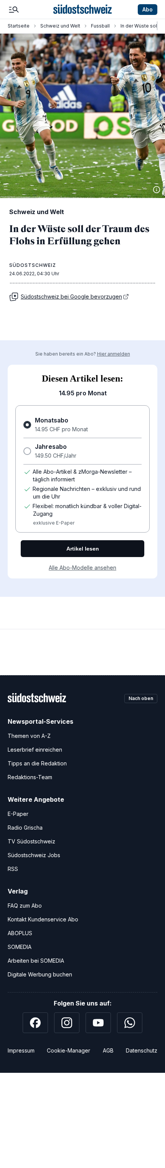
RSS (13, 869)
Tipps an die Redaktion (37, 763)
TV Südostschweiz (31, 841)
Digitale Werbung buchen (40, 974)
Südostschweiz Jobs (34, 855)
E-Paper (18, 814)
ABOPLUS (20, 933)
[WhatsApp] (129, 1022)
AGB (108, 1050)
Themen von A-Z (29, 736)
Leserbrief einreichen (35, 749)
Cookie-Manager (68, 1050)
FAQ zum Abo (25, 905)
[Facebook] (35, 1022)
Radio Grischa (25, 827)
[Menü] (14, 9)
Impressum (21, 1050)
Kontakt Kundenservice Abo (43, 919)
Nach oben (141, 698)
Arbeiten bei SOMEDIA (36, 960)
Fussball (100, 26)
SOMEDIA (19, 947)
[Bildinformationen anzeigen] (156, 189)
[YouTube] (98, 1022)
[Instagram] (66, 1022)
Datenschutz (141, 1050)
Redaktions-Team (30, 777)
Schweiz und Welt (60, 26)
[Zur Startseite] (82, 9)
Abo (147, 9)
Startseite (19, 26)
